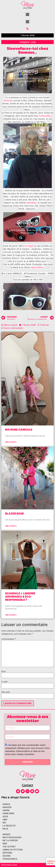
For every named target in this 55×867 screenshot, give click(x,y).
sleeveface (31, 202)
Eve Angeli (28, 246)
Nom (3, 671)
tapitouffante (37, 267)
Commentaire (8, 639)
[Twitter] (23, 791)
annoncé (8, 100)
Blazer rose (14, 513)
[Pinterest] (32, 791)
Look (33, 42)
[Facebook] (18, 791)
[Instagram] (27, 791)
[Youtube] (37, 791)
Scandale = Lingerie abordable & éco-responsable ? (20, 596)
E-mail (4, 682)
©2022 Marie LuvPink (9, 865)
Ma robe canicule (18, 429)
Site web (5, 692)
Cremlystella (45, 115)
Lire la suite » (11, 442)
